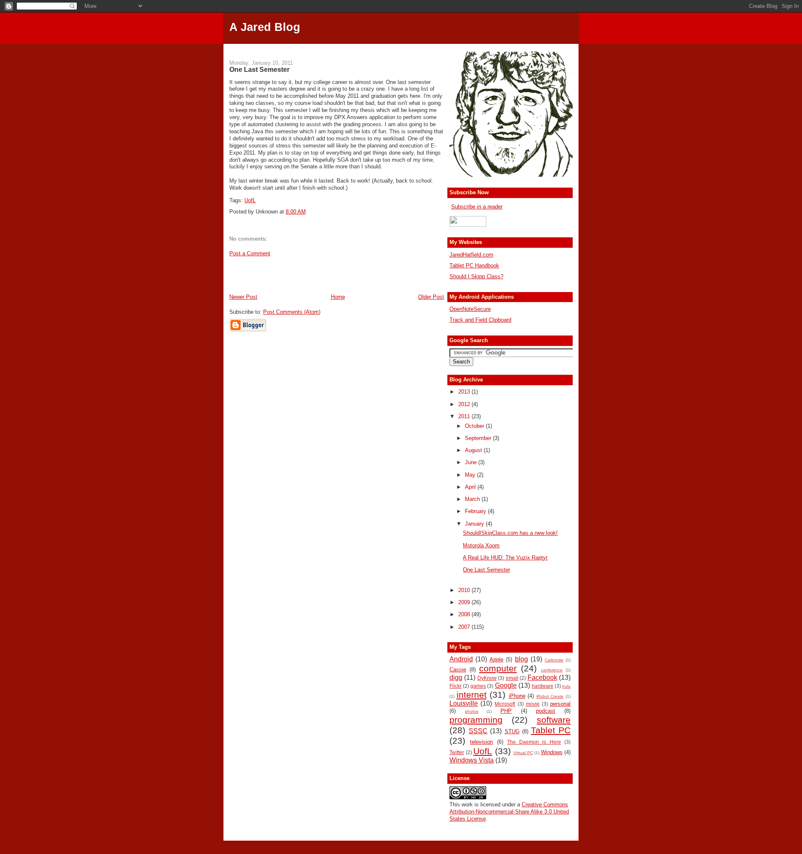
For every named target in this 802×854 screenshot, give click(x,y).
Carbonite (554, 660)
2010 (465, 590)
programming (476, 719)
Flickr (455, 686)
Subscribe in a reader (477, 206)
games (478, 686)
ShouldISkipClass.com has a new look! (510, 533)
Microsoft (505, 704)
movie (533, 704)
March (473, 499)
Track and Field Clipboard (480, 320)
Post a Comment (249, 253)
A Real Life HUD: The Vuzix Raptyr (505, 557)
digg (455, 677)
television (481, 742)
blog (521, 659)
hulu (566, 686)
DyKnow (487, 678)
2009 (465, 602)
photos (471, 711)
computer (498, 668)
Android (461, 659)
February (476, 511)
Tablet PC (551, 730)
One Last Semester (259, 69)
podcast (545, 711)
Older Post (431, 297)
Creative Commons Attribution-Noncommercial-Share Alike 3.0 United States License (509, 811)
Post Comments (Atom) (291, 312)
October (475, 426)
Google (506, 685)
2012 (465, 404)
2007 (465, 627)
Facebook (542, 677)
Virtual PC (523, 752)
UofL (250, 200)
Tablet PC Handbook (474, 265)
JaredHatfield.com (471, 255)
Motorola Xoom (481, 545)
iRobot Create (550, 696)
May (471, 475)
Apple (496, 659)
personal (560, 704)
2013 (465, 392)
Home (338, 297)
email (512, 678)
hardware (542, 686)
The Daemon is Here (534, 742)
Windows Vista (471, 760)
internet (472, 694)
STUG (512, 731)
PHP (506, 711)
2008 (465, 614)
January (475, 524)
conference (552, 670)
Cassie (457, 669)
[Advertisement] (401, 47)
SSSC (478, 731)
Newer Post (243, 297)
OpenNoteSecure (470, 309)
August (474, 450)
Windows (552, 752)
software (554, 719)
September (479, 438)
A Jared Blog (264, 27)
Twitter (456, 752)
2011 (465, 416)
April (471, 487)
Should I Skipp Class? (476, 276)
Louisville (463, 703)
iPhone (517, 696)
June (471, 462)
